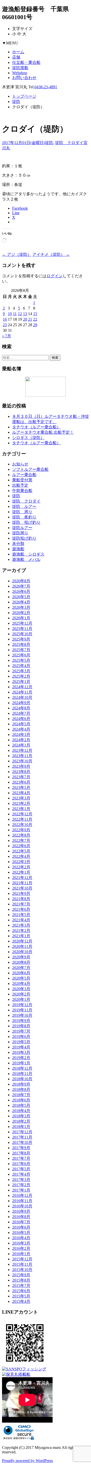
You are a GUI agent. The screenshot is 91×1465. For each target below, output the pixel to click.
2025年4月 (21, 666)
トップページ (24, 96)
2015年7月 (21, 1285)
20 (25, 319)
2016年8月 (21, 1216)
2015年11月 (22, 1264)
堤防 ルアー (24, 506)
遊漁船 (18, 549)
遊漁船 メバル (26, 559)
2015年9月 (21, 1275)
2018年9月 (21, 1084)
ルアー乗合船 (24, 475)
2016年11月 (22, 1201)
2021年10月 (22, 888)
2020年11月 (22, 946)
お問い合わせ (24, 77)
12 (20, 314)
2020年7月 (21, 967)
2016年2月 (21, 1248)
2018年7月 (21, 1095)
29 (35, 325)
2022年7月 (21, 840)
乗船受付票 (22, 480)
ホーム (18, 52)
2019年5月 (21, 1042)
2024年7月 (21, 713)
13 (25, 314)
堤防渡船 (20, 68)
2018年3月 (21, 1116)
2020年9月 (21, 957)
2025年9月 (21, 639)
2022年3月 (21, 862)
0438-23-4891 (45, 87)
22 (35, 319)
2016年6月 (21, 1227)
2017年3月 (21, 1179)
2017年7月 (21, 1158)
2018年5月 (21, 1105)
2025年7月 (21, 650)
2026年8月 (21, 581)
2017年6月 (21, 1164)
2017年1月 (21, 1190)
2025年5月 (21, 660)
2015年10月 (22, 1269)
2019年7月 (21, 1031)
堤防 (16, 101)
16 (5, 319)
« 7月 (6, 336)
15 (35, 314)
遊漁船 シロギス (28, 554)
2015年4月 (21, 1301)
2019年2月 (21, 1058)
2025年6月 (21, 655)
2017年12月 (22, 1132)
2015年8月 (21, 1280)
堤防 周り (22, 512)
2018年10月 (22, 1079)
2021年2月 (21, 930)
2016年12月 (22, 1195)
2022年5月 (21, 851)
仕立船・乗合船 (26, 62)
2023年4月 (21, 793)
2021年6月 (21, 909)
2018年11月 (22, 1073)
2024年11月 (22, 692)
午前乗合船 (22, 490)
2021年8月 (21, 899)
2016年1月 (21, 1254)
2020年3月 (21, 989)
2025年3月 (21, 671)
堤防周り (20, 533)
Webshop (19, 73)
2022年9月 (21, 830)
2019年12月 (22, 1005)
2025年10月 (22, 634)
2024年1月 (21, 745)
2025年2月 (21, 676)
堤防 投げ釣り (26, 522)
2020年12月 (22, 941)
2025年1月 (21, 681)
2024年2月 (21, 740)
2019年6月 (21, 1036)
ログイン (55, 276)
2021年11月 (22, 883)
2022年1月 (21, 872)
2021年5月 (21, 915)
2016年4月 (21, 1238)
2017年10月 (22, 1142)
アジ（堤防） (16, 254)
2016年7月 (21, 1222)
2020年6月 (21, 973)
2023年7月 (21, 777)
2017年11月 (22, 1137)
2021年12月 (22, 877)
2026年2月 (21, 613)
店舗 (16, 57)
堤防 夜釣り (24, 517)
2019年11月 (22, 1010)
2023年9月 (21, 766)
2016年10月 (22, 1206)
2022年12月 (22, 814)
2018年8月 (21, 1089)
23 (5, 325)
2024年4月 (21, 729)
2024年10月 (22, 697)
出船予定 (20, 485)
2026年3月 (21, 607)
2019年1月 (21, 1063)
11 (15, 314)
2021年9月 (21, 893)
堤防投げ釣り (24, 538)
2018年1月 (21, 1126)
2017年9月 (21, 1148)
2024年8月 (21, 708)
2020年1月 (21, 999)
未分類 (18, 543)
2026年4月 (21, 602)
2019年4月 (21, 1047)
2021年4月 (21, 920)
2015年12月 (22, 1259)
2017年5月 (21, 1169)
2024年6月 (21, 718)
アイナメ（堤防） (51, 254)
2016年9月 (21, 1211)
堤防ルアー (22, 528)
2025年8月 (21, 644)
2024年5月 (21, 724)
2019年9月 (21, 1020)
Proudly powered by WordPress (27, 1460)
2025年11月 (22, 628)
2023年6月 (21, 782)
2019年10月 (22, 1015)
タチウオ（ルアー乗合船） (36, 427)
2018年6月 (21, 1100)
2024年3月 (21, 734)
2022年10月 (22, 824)
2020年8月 (21, 962)
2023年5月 (21, 787)
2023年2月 (21, 803)
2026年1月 (21, 618)
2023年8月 (21, 771)
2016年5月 (21, 1232)
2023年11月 (22, 756)
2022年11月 (22, 819)
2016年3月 (21, 1243)
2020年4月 (21, 983)
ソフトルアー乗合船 (30, 469)
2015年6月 (21, 1291)
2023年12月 (22, 750)
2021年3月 (21, 925)
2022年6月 (21, 846)
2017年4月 (21, 1174)
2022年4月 (21, 856)
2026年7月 (21, 586)
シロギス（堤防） (28, 437)
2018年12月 (22, 1068)
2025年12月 (22, 623)
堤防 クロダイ (69, 143)
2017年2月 (21, 1185)
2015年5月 (21, 1296)
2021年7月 (21, 904)
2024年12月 (22, 687)
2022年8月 (21, 835)
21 (30, 319)
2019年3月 (21, 1052)
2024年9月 (21, 703)
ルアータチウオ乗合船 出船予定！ (43, 432)
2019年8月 (21, 1026)
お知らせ (20, 464)
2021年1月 (21, 936)
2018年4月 (21, 1111)
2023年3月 (21, 798)
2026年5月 (21, 597)
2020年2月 (21, 994)
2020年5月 (21, 978)
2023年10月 (22, 761)
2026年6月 (21, 591)
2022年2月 (21, 867)
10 (10, 314)
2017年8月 (21, 1153)
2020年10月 (22, 952)
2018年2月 (21, 1121)
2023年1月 (21, 809)
